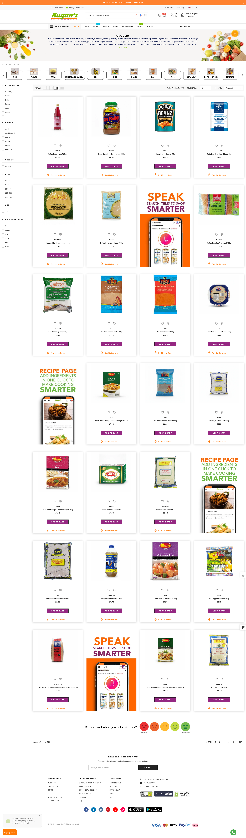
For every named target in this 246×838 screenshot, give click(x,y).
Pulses (7, 104)
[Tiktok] (122, 809)
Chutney (8, 92)
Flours (7, 112)
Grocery (16, 64)
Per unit (8, 166)
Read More (123, 47)
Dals (7, 100)
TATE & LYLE (57, 684)
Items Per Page (192, 88)
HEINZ (165, 151)
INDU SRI (58, 329)
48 (233, 742)
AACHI (111, 506)
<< (3, 64)
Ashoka (8, 141)
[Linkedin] (93, 809)
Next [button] (242, 75)
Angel (7, 137)
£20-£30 (8, 193)
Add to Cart (57, 166)
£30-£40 (8, 197)
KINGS (111, 151)
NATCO (57, 151)
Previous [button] (3, 75)
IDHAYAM (111, 595)
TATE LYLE (219, 151)
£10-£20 (8, 189)
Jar (6, 234)
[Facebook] (86, 809)
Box (6, 242)
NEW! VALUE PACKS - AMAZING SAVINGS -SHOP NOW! (123, 3)
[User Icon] (182, 15)
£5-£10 (8, 185)
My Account (189, 16)
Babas (8, 145)
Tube (7, 238)
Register (195, 14)
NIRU (219, 595)
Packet (7, 246)
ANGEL (219, 417)
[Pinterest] (108, 809)
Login (187, 14)
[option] (123, 2)
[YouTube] (115, 809)
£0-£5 (7, 181)
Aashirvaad (10, 133)
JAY (57, 595)
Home (8, 64)
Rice (7, 108)
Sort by (219, 88)
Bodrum (8, 149)
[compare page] (243, 575)
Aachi (7, 129)
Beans (7, 96)
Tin (6, 226)
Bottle (7, 230)
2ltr (6, 212)
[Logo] (64, 17)
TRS (111, 329)
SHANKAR (57, 240)
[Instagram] (101, 809)
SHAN (112, 417)
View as (38, 88)
